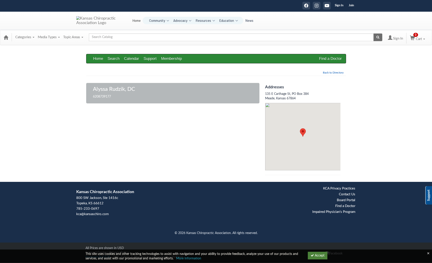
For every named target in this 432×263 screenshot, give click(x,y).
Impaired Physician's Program (333, 212)
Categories (23, 37)
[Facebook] (306, 5)
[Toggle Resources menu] (214, 21)
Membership (171, 58)
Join (351, 5)
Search (113, 58)
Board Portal (346, 200)
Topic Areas (72, 37)
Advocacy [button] (180, 20)
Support (150, 58)
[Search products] (378, 37)
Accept (319, 255)
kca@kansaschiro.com (92, 214)
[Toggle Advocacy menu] (190, 21)
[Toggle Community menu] (168, 21)
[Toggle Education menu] (236, 21)
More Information (188, 258)
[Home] (5, 37)
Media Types (48, 37)
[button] (303, 132)
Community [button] (157, 20)
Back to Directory (333, 72)
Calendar (131, 58)
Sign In (339, 5)
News (249, 20)
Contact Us (347, 194)
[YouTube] (327, 5)
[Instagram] (316, 5)
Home (136, 20)
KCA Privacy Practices (339, 188)
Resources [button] (203, 20)
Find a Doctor (330, 58)
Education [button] (226, 20)
